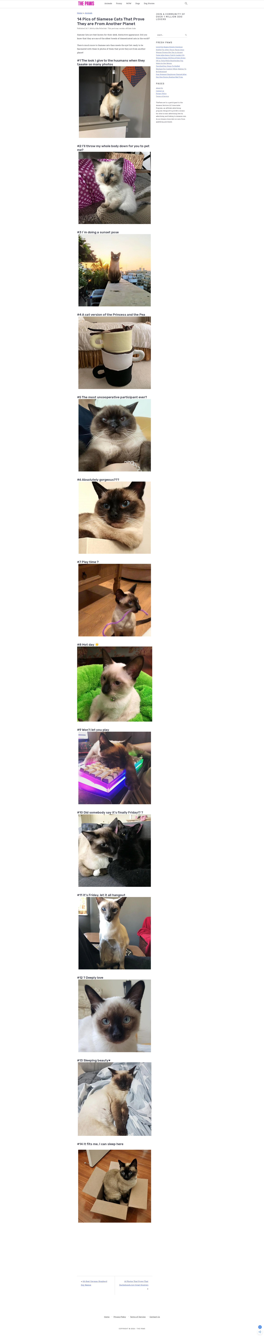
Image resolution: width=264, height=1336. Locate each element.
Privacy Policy (161, 94)
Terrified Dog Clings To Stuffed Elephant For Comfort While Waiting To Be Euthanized (171, 69)
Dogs (138, 4)
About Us (159, 88)
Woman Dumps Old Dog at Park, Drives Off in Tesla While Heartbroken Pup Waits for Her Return (171, 61)
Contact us (160, 91)
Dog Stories (149, 4)
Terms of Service (162, 96)
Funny (119, 4)
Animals (108, 4)
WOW (128, 4)
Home (79, 13)
